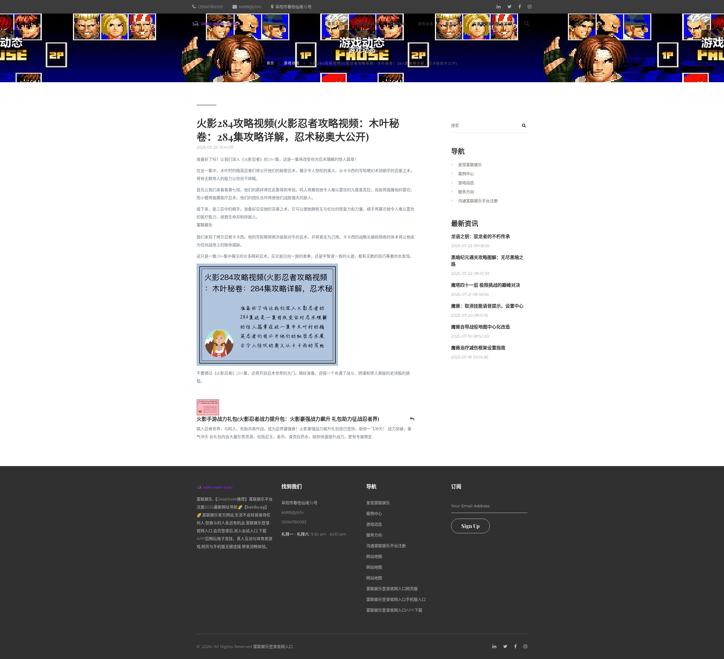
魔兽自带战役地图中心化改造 (480, 327)
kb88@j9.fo (250, 6)
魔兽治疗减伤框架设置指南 (478, 348)
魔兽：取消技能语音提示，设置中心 (487, 306)
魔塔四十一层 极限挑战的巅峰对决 (485, 285)
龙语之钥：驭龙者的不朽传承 (480, 236)
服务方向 (453, 24)
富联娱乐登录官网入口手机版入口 (396, 599)
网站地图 (374, 556)
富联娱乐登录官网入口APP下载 (394, 610)
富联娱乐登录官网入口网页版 (392, 588)
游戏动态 (426, 24)
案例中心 (398, 24)
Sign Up (470, 526)
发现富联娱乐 (367, 24)
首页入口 (335, 24)
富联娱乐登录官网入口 (273, 646)
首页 (271, 63)
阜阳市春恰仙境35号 (293, 6)
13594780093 (210, 6)
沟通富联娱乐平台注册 (492, 24)
